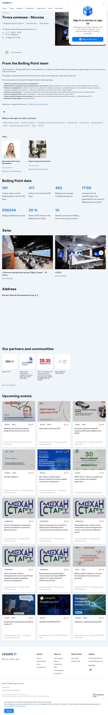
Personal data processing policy (11, 690)
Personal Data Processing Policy (14, 706)
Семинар (7, 473)
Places (11, 8)
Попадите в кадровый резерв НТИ (88, 622)
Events (4, 8)
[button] (45, 654)
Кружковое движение (97, 122)
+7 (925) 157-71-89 (12, 38)
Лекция (77, 424)
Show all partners (9, 385)
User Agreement (35, 704)
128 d (102, 424)
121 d (67, 424)
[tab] (45, 654)
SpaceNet (41, 125)
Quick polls (75, 658)
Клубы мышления (84, 122)
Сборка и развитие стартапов (11, 122)
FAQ (55, 667)
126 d (32, 473)
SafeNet (34, 125)
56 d (103, 473)
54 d (32, 521)
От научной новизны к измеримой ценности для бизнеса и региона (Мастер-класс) (17, 527)
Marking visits (75, 661)
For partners (58, 673)
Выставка (78, 618)
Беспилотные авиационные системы (19, 125)
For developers (59, 670)
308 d (32, 424)
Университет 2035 (72, 122)
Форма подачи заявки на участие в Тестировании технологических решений (88, 575)
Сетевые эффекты (11, 477)
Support (92, 654)
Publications (59, 8)
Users (50, 8)
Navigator (19, 8)
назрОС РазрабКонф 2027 (49, 622)
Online (14, 424)
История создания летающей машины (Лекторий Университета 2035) (87, 430)
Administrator (7, 168)
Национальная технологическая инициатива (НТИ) (51, 122)
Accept (8, 711)
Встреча (7, 424)
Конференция (9, 521)
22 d (32, 618)
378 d (67, 618)
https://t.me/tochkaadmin (38, 104)
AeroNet (5, 125)
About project (58, 658)
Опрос (77, 569)
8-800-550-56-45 (95, 658)
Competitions (29, 8)
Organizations (41, 8)
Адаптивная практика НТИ (49, 428)
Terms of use (5, 687)
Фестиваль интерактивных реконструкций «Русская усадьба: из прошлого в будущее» (53, 479)
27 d (67, 473)
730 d (102, 618)
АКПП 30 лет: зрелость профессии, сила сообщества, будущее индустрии (88, 479)
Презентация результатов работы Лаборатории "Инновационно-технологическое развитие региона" (53, 527)
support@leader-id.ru (96, 661)
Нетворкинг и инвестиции (28, 122)
